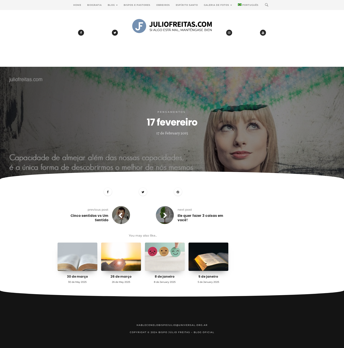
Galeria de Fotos (217, 5)
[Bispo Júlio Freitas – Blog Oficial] (172, 37)
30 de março (77, 276)
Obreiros (163, 5)
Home (77, 5)
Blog (112, 5)
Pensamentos (171, 112)
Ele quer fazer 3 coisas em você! (200, 217)
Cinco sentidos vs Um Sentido (89, 217)
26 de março (121, 276)
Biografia (94, 5)
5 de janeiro (208, 276)
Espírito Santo (187, 5)
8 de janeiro (165, 276)
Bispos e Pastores (137, 5)
